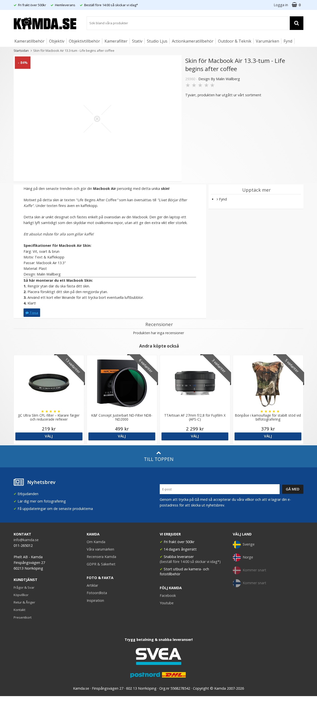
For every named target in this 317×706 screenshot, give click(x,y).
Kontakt (19, 609)
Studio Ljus (157, 41)
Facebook (168, 595)
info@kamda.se (26, 539)
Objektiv (56, 41)
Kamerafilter (116, 41)
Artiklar (92, 585)
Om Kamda (96, 541)
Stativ (137, 41)
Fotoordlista (97, 592)
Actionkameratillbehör (192, 41)
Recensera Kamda (101, 556)
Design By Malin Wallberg (219, 78)
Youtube (167, 603)
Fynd (288, 41)
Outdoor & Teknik (234, 41)
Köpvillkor (21, 595)
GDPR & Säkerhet (101, 564)
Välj (49, 436)
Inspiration (95, 600)
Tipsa (33, 312)
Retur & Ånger (24, 602)
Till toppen (158, 459)
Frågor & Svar (24, 587)
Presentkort (22, 617)
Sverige (249, 544)
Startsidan (21, 50)
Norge (248, 557)
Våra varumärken (100, 549)
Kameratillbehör (29, 41)
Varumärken (267, 41)
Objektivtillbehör (84, 41)
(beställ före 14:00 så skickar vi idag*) (190, 561)
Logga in (281, 4)
